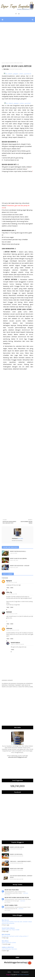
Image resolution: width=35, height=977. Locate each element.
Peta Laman (16, 972)
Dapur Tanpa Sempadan (23, 974)
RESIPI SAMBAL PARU (11, 905)
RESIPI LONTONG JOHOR (17, 847)
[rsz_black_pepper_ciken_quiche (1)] (17, 74)
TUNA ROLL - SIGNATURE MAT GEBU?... (21, 861)
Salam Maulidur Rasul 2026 (10, 930)
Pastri (7, 62)
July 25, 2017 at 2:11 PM (11, 594)
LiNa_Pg (9, 592)
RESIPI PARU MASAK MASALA (18, 551)
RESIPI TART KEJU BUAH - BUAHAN (19, 565)
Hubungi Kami (25, 972)
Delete (11, 587)
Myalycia (9, 581)
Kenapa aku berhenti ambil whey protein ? (15, 936)
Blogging (8, 974)
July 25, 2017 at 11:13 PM (11, 613)
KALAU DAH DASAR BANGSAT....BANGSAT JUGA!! (21, 876)
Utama (9, 972)
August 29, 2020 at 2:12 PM (12, 630)
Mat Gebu (6, 69)
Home (3, 62)
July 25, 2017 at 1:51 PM (11, 582)
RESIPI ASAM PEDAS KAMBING (18, 558)
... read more (25, 893)
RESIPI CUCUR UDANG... (16, 854)
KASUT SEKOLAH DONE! (9, 942)
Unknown (9, 628)
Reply (8, 587)
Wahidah (9, 612)
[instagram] (19, 13)
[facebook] (16, 13)
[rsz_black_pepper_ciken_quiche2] (17, 103)
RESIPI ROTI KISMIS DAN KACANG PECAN (17, 897)
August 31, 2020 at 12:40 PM (17, 644)
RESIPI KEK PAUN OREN (16, 868)
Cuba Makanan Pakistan (9, 949)
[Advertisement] (17, 42)
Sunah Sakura (15, 642)
